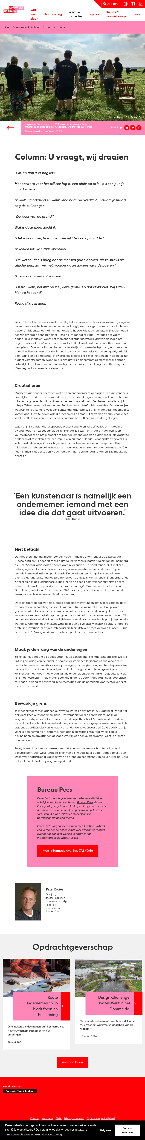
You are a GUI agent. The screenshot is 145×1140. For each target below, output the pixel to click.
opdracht (94, 810)
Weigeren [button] (105, 1130)
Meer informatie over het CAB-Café (67, 850)
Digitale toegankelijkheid (101, 1118)
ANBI (59, 1118)
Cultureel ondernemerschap (71, 124)
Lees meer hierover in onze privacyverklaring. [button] (34, 1134)
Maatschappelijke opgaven (40, 127)
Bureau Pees (85, 802)
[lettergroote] (133, 4)
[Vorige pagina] (10, 128)
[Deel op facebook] (139, 127)
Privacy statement (74, 1118)
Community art (45, 124)
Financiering (53, 14)
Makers (62, 127)
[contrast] (125, 4)
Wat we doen (34, 14)
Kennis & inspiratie (75, 14)
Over (138, 14)
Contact (34, 1118)
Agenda (94, 14)
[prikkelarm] (141, 4)
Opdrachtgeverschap (80, 127)
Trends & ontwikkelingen (117, 14)
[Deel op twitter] (132, 127)
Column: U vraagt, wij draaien (49, 27)
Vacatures (47, 1118)
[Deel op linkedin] (126, 127)
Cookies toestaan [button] (127, 1130)
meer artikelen (72, 1062)
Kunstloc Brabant (14, 10)
